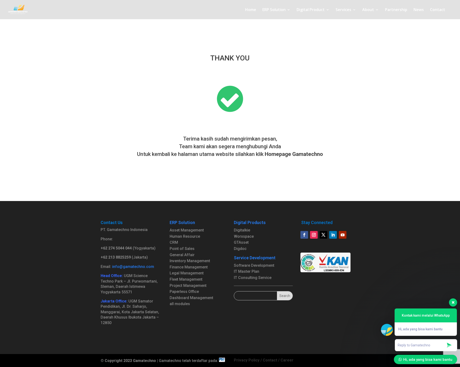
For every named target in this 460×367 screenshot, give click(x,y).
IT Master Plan (246, 271)
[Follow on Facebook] (304, 235)
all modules (180, 304)
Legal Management (187, 273)
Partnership (396, 10)
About (368, 10)
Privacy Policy (246, 360)
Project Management (188, 285)
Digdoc (240, 248)
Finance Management (189, 267)
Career (287, 360)
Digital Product (311, 10)
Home (250, 10)
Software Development (254, 265)
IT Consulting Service (252, 277)
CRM (174, 242)
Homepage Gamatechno (294, 154)
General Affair (182, 255)
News (419, 10)
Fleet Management (186, 279)
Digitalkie (242, 230)
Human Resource (185, 236)
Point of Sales (182, 248)
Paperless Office (184, 291)
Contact (437, 10)
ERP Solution (274, 10)
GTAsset (241, 242)
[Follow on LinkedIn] (333, 235)
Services (343, 10)
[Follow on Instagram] (314, 235)
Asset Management (187, 230)
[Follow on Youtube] (342, 235)
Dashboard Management (191, 298)
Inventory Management (190, 261)
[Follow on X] (323, 235)
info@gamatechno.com (133, 266)
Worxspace (244, 236)
